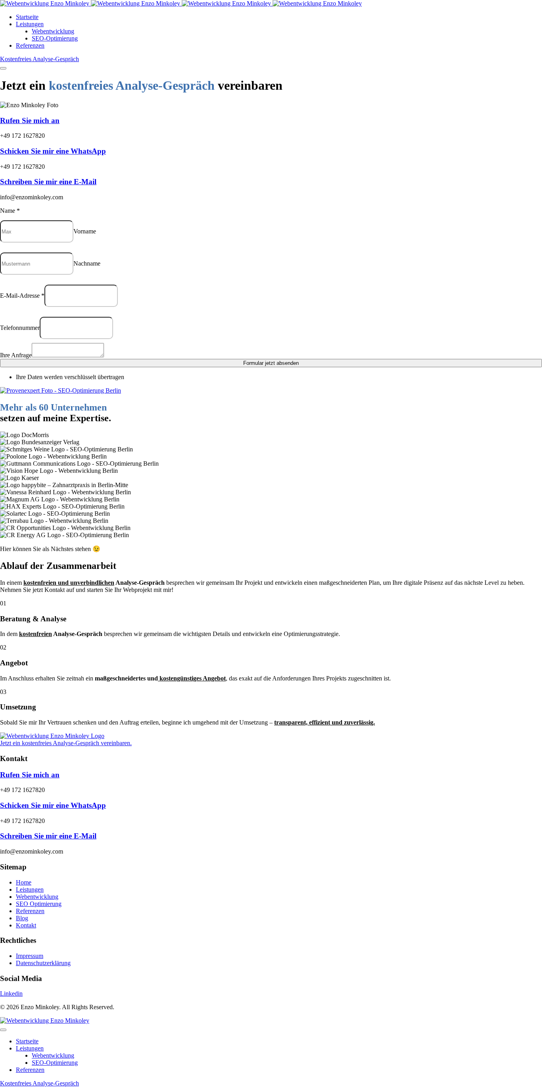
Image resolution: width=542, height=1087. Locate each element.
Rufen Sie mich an (30, 120)
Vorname (84, 231)
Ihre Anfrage (16, 355)
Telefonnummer (20, 327)
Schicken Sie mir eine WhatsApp (53, 151)
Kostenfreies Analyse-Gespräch (39, 59)
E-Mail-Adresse (22, 295)
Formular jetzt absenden (271, 363)
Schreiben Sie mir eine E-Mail (48, 181)
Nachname (86, 263)
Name (10, 210)
